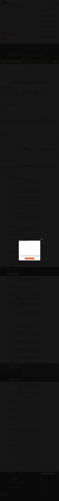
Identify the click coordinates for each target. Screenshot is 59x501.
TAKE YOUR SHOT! (29, 258)
